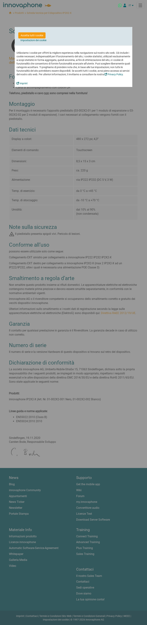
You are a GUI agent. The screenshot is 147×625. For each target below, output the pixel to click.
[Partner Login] (125, 5)
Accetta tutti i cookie (32, 35)
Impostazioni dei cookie (33, 40)
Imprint (23, 83)
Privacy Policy (115, 74)
